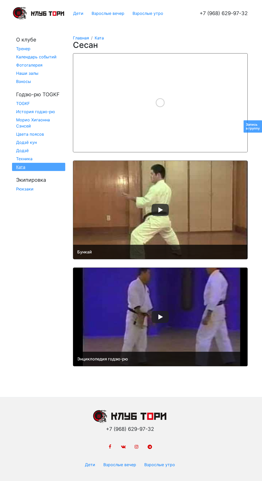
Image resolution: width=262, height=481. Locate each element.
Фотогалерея (29, 65)
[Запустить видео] (160, 210)
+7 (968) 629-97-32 (224, 13)
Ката (20, 166)
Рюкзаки (25, 188)
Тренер (23, 48)
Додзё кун (26, 142)
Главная (81, 37)
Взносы (23, 81)
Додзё (22, 150)
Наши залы (27, 73)
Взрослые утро (148, 13)
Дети (78, 13)
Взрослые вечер (108, 13)
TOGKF (23, 103)
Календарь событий (36, 56)
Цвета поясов (30, 134)
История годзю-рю (35, 111)
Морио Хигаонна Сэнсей (33, 123)
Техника (24, 158)
